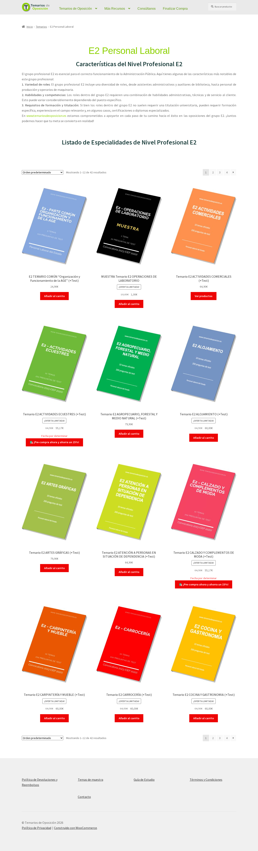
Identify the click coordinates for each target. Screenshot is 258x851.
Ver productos (203, 296)
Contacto (84, 797)
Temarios (41, 26)
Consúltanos (146, 8)
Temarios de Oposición (75, 8)
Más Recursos (114, 8)
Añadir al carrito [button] (54, 296)
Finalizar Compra (175, 8)
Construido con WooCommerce (75, 828)
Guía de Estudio (144, 780)
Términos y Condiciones (206, 780)
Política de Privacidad (36, 828)
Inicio (30, 26)
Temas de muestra (90, 780)
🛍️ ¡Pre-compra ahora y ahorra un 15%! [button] (54, 442)
